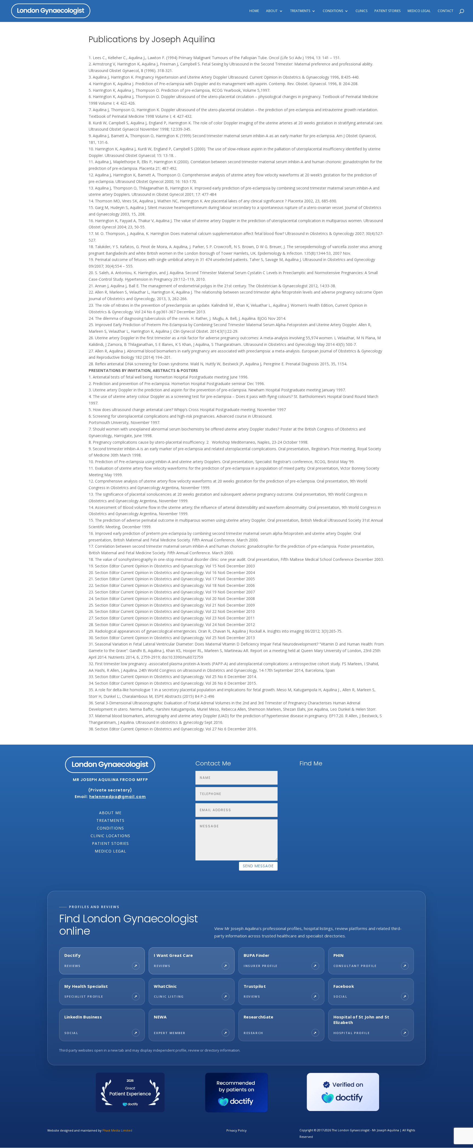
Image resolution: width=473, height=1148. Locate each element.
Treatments (110, 820)
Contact (445, 11)
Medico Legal (419, 11)
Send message (258, 866)
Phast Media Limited (117, 1130)
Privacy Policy (236, 1130)
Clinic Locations (110, 835)
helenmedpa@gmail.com (117, 796)
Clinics (361, 11)
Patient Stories (387, 11)
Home (254, 11)
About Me (110, 812)
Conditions (110, 828)
